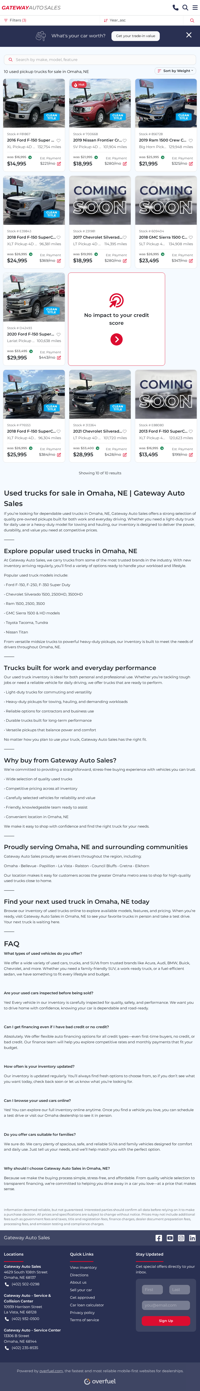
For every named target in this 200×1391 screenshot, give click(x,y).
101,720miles (115, 438)
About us (78, 1282)
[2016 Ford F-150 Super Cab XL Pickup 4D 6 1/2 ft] (34, 103)
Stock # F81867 (18, 134)
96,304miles (49, 438)
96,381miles (50, 244)
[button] (175, 7)
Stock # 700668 (85, 134)
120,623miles (181, 438)
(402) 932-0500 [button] (25, 1318)
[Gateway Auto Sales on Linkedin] (190, 1237)
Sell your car (81, 1290)
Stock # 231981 (84, 231)
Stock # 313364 (84, 425)
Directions (79, 1275)
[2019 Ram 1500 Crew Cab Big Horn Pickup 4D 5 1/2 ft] (166, 103)
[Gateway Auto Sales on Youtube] (168, 1237)
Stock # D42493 (19, 328)
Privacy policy (82, 1312)
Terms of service (84, 1320)
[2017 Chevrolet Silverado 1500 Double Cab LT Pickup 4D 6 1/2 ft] (100, 200)
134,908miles (181, 244)
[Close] (189, 35)
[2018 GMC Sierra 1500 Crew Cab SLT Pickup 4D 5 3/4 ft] (166, 200)
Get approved (82, 1297)
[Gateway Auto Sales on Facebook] (156, 1237)
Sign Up (166, 1321)
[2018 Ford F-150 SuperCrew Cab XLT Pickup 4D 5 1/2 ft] (34, 200)
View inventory (83, 1267)
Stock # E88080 (151, 425)
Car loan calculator (87, 1305)
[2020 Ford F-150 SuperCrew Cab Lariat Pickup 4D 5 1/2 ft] (34, 297)
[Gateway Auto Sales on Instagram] (179, 1237)
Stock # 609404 (151, 231)
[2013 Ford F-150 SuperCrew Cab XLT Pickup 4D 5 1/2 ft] (166, 394)
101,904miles (115, 146)
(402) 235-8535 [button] (25, 1347)
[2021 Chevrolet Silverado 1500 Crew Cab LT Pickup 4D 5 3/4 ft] (100, 394)
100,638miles (49, 340)
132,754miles (49, 146)
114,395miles (115, 244)
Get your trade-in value (135, 36)
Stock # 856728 (151, 134)
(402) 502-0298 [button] (26, 1284)
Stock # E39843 (19, 231)
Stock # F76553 (18, 425)
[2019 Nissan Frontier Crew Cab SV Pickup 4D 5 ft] (100, 103)
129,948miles (181, 146)
